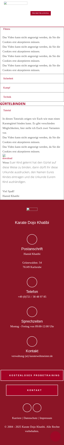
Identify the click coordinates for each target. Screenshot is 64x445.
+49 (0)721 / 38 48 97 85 (32, 296)
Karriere (16, 418)
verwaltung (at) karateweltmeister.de (32, 356)
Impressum (46, 418)
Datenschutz (30, 418)
